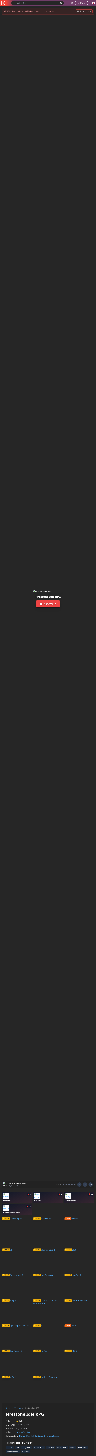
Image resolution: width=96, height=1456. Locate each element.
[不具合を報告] (79, 1184)
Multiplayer (61, 1447)
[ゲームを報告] (85, 1184)
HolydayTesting (52, 1436)
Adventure (82, 1447)
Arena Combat (12, 1451)
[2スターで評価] (66, 1184)
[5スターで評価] (75, 1184)
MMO (72, 1447)
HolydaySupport (38, 1436)
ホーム (8, 1408)
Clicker (9, 1447)
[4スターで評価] (72, 1184)
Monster (25, 1451)
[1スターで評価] (63, 1184)
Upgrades (27, 1447)
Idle (17, 1447)
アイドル (17, 1408)
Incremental (39, 1447)
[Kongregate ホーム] (3, 3)
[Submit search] (61, 3)
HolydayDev (24, 1436)
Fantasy (51, 1447)
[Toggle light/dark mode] (72, 3)
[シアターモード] (91, 1184)
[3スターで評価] (69, 1184)
